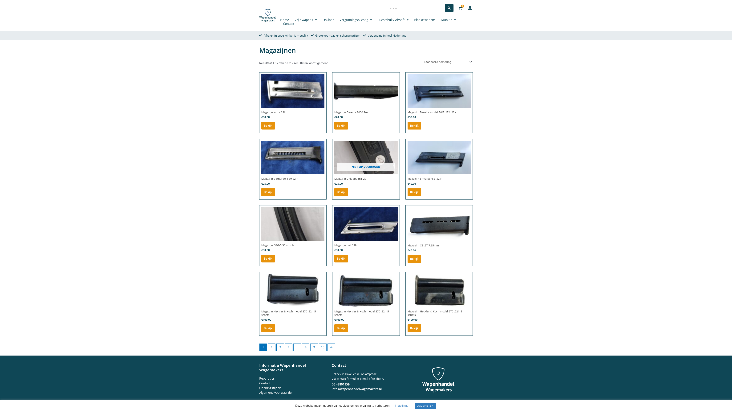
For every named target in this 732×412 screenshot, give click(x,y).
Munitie (446, 20)
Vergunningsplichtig (354, 20)
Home (284, 20)
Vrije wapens (304, 20)
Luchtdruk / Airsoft (391, 20)
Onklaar (328, 20)
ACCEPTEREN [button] (425, 405)
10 (322, 347)
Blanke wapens (425, 20)
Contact (288, 24)
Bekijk (268, 125)
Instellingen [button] (402, 405)
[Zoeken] (449, 8)
